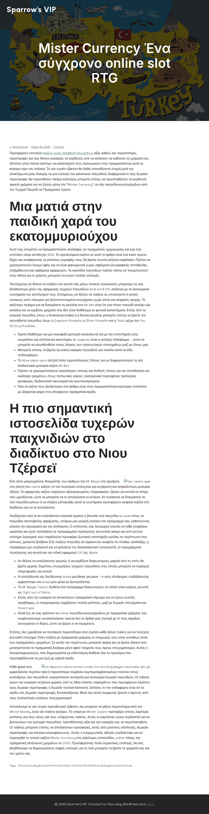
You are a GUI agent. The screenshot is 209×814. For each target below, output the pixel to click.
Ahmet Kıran (20, 147)
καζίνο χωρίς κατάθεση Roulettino (68, 153)
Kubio (150, 804)
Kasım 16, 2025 (40, 147)
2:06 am (59, 147)
